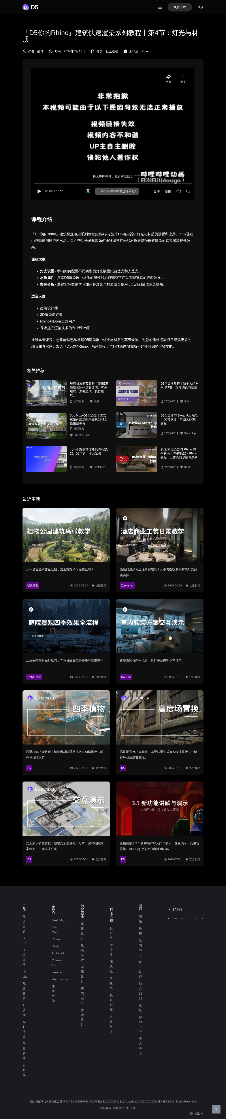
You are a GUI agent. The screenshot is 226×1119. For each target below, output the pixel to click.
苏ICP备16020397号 (75, 1101)
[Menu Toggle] (160, 7)
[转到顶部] (216, 1109)
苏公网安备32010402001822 (106, 1101)
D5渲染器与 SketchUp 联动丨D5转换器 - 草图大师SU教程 (179, 419)
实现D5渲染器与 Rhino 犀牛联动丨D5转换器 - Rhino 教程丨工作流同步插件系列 (179, 453)
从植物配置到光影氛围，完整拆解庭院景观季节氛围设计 (64, 660)
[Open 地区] (202, 1113)
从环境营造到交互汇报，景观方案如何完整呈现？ (60, 569)
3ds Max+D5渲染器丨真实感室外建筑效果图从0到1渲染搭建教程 (88, 419)
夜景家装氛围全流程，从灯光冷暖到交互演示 (151, 660)
